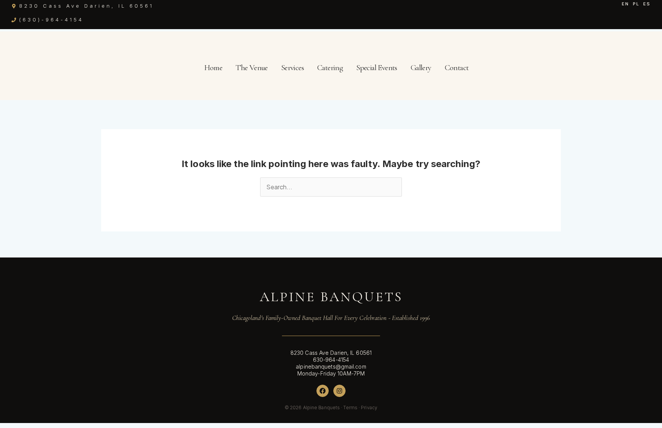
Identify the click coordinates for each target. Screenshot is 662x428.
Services (292, 67)
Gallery (421, 67)
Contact (457, 67)
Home (213, 67)
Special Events (376, 67)
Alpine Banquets (331, 297)
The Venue (252, 67)
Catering (330, 67)
